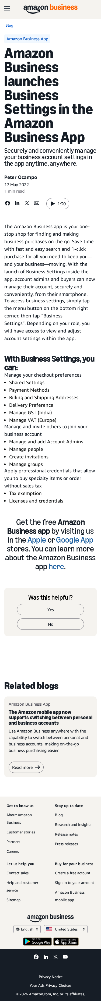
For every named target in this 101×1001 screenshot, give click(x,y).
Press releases (66, 843)
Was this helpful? (50, 597)
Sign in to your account (74, 882)
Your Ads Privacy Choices (50, 985)
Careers (12, 851)
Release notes (66, 834)
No (50, 624)
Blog (59, 814)
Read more (22, 767)
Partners (13, 841)
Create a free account (72, 873)
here (56, 566)
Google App (74, 540)
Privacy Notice (50, 976)
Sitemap (13, 899)
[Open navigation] (7, 8)
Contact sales (17, 873)
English (27, 929)
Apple (36, 540)
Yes (50, 609)
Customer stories (20, 832)
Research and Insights (73, 824)
